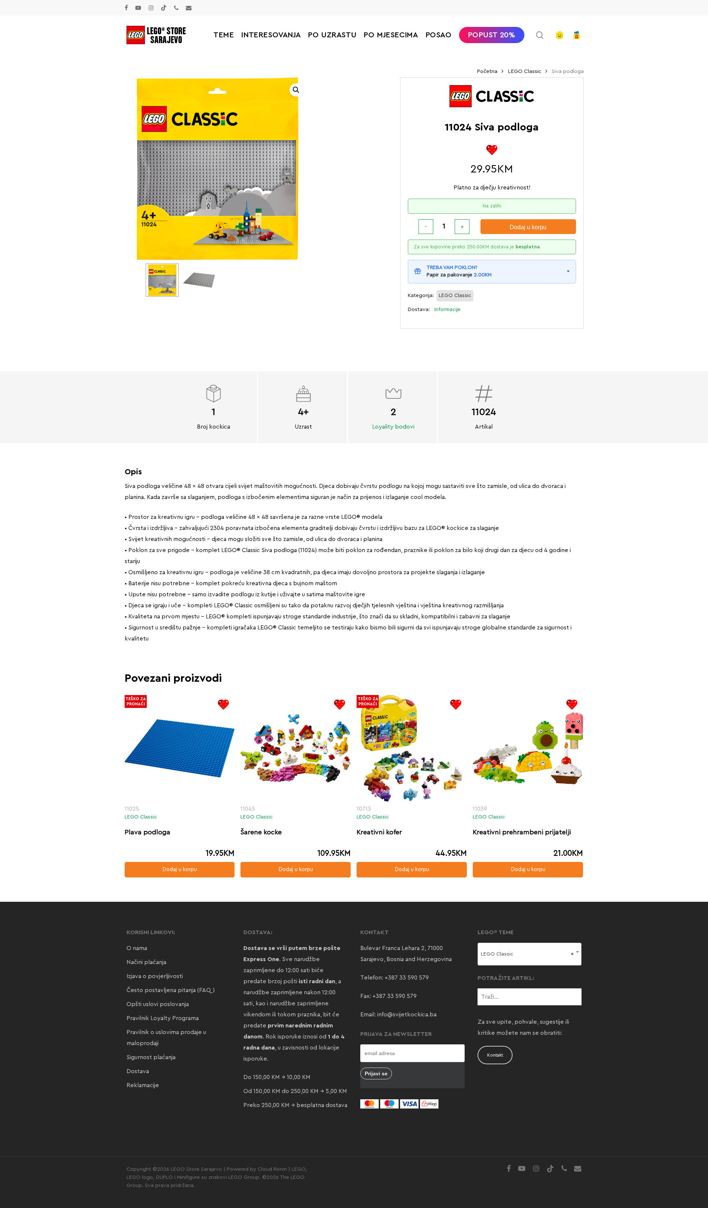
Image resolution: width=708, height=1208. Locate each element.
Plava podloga (147, 832)
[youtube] (138, 7)
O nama (136, 948)
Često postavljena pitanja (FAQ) (170, 990)
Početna (487, 71)
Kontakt (495, 1055)
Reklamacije (142, 1085)
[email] (189, 7)
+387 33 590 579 (407, 978)
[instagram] (151, 7)
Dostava (137, 1071)
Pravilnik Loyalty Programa (162, 1018)
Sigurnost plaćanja (151, 1057)
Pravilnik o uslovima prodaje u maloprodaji (166, 1037)
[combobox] (530, 954)
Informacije (447, 309)
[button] (296, 90)
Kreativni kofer (379, 832)
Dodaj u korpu (528, 227)
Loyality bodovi (393, 427)
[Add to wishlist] (491, 150)
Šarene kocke (261, 832)
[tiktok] (164, 7)
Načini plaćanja (146, 962)
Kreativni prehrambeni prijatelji (522, 832)
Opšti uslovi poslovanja (157, 1004)
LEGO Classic (524, 71)
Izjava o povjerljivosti (154, 976)
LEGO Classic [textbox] (527, 954)
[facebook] (126, 7)
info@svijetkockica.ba (407, 1014)
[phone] (176, 7)
